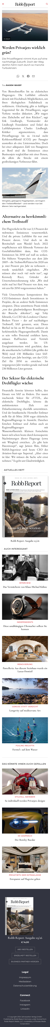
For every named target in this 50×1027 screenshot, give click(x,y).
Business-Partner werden (25, 961)
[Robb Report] (25, 4)
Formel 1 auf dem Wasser (25, 749)
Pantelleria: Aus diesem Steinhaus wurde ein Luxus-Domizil (25, 670)
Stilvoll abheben (25, 797)
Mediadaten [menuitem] (25, 981)
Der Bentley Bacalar (25, 839)
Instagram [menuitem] (25, 1004)
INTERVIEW (25, 583)
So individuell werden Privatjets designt (25, 800)
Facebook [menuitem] (25, 1000)
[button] (3, 4)
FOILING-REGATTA (25, 745)
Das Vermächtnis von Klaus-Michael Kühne (25, 587)
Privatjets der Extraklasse (25, 875)
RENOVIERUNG (25, 664)
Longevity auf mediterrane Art (25, 710)
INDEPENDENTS (25, 622)
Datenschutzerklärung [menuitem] (25, 985)
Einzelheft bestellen (25, 955)
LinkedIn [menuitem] (25, 1009)
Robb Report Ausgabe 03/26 (25, 540)
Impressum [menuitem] (25, 977)
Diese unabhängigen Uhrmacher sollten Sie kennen (25, 628)
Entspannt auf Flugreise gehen (25, 879)
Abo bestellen (25, 949)
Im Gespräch (25, 836)
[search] (47, 4)
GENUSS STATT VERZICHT (25, 706)
